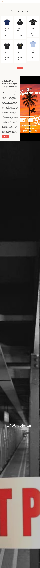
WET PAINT (20, 1)
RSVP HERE (6, 136)
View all (20, 67)
